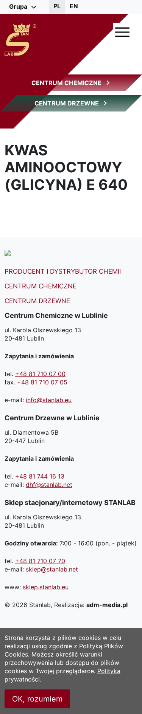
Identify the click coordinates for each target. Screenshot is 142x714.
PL (57, 6)
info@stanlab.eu (49, 400)
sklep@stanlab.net (52, 569)
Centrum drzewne (37, 301)
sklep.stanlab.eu (46, 587)
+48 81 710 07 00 (40, 374)
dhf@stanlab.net (49, 484)
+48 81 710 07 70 (40, 561)
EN (74, 6)
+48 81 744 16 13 (39, 476)
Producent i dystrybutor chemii (63, 271)
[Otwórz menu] (122, 32)
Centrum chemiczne (40, 286)
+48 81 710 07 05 (42, 382)
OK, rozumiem (37, 698)
